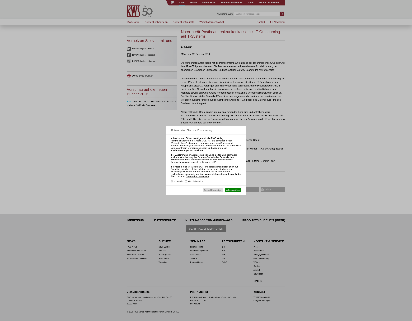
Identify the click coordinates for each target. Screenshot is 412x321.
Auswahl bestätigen (213, 190)
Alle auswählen (233, 190)
